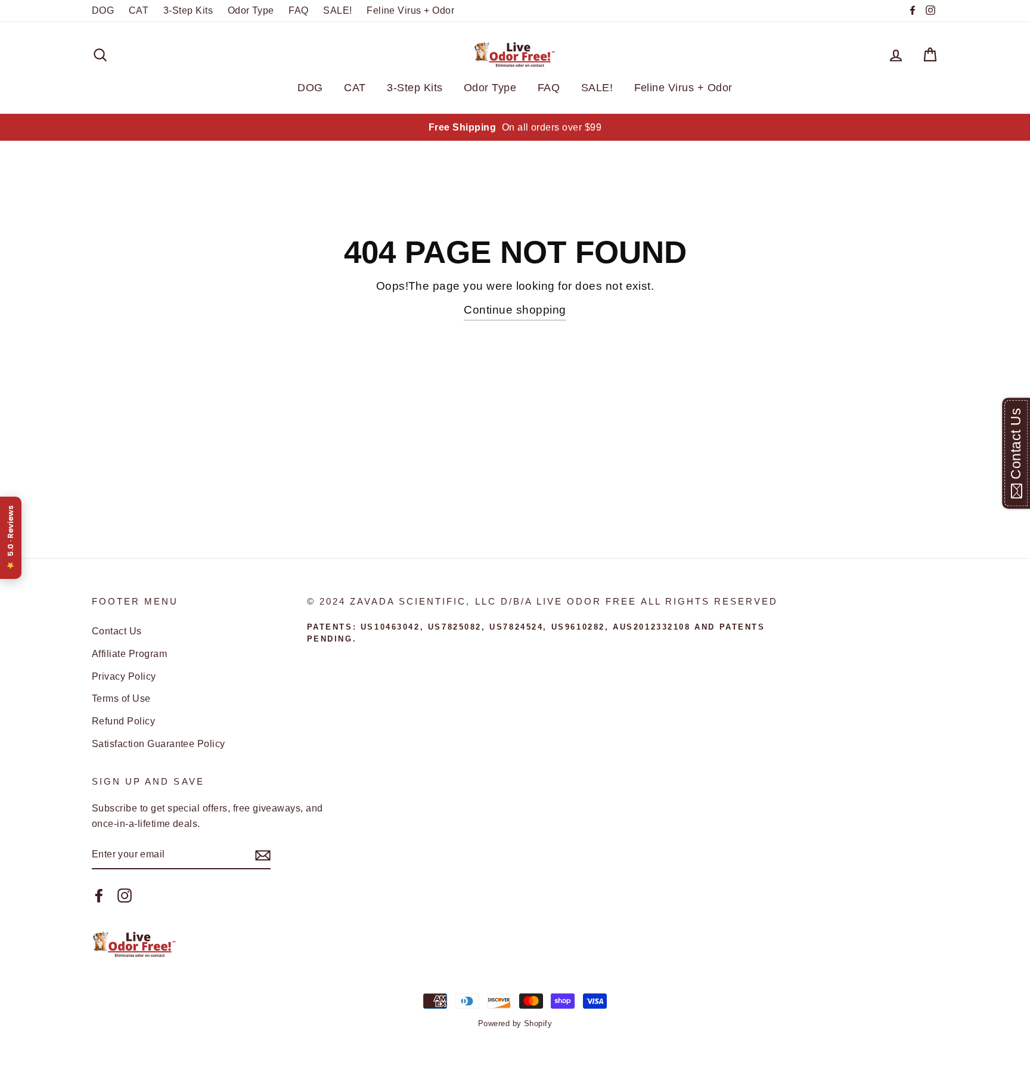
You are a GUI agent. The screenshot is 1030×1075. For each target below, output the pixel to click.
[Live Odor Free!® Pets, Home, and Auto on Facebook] (99, 895)
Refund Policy (123, 720)
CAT (138, 10)
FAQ (298, 10)
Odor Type (251, 10)
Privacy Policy (124, 676)
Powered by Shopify (515, 1023)
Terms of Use (121, 698)
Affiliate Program (129, 653)
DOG (103, 10)
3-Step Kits (188, 10)
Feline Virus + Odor (410, 10)
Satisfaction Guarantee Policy (158, 743)
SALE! (337, 10)
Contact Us (117, 630)
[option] (515, 127)
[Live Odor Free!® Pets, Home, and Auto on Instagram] (124, 895)
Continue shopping (515, 309)
